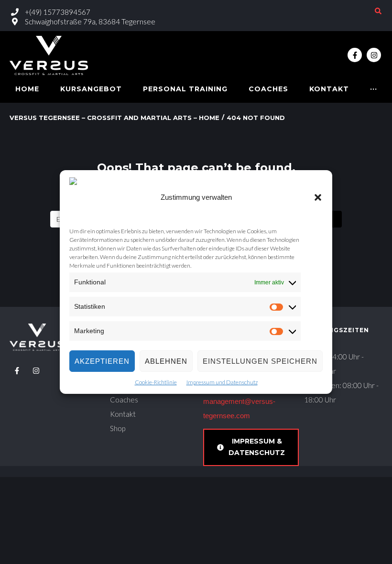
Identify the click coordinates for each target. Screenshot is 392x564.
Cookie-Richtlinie (156, 382)
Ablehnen (166, 361)
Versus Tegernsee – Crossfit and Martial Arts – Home (114, 117)
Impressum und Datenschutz (222, 382)
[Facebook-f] (355, 55)
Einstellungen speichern (260, 361)
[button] (318, 197)
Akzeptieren (102, 361)
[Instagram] (374, 55)
